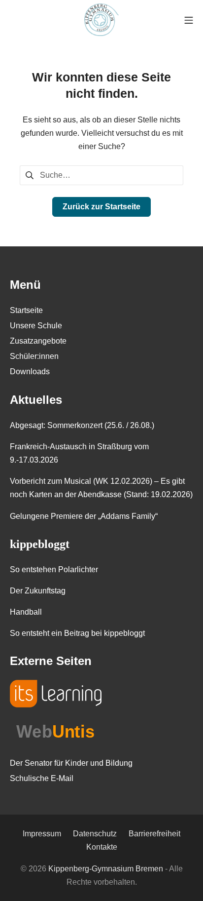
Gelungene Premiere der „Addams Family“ (84, 516)
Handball (26, 612)
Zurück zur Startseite (101, 206)
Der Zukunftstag (38, 591)
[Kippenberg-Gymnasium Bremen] (101, 19)
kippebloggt (39, 544)
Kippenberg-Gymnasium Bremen (105, 868)
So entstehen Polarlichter (54, 569)
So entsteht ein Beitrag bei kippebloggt (77, 633)
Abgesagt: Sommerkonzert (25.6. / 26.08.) (82, 425)
